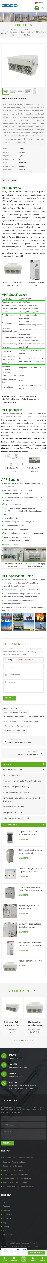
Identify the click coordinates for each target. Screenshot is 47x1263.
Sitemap (6, 1227)
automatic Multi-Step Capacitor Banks (18, 1187)
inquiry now (35, 1252)
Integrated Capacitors (13, 812)
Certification (7, 1214)
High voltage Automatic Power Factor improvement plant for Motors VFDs (31, 889)
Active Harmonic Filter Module (27, 32)
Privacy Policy (8, 1235)
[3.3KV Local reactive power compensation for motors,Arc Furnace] (10, 856)
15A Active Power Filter (24, 660)
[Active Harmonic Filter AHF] (10, 966)
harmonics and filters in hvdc (15, 712)
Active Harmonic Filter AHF (30, 960)
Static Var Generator (12, 775)
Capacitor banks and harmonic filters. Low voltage (28, 833)
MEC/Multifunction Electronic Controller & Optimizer (21, 800)
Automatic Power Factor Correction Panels (22, 781)
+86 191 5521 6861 (15, 1058)
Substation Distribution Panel (16, 818)
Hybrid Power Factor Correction (17, 792)
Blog (4, 1222)
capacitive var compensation (15, 1166)
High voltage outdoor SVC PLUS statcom (30, 907)
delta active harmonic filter (14, 730)
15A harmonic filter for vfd (14, 717)
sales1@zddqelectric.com (18, 1067)
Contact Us (7, 1218)
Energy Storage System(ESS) (16, 786)
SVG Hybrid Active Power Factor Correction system (30, 944)
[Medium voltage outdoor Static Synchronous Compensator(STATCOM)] (10, 929)
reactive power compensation (15, 1182)
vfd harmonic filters (36, 717)
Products (6, 1210)
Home (3, 33)
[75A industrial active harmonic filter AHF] (34, 1007)
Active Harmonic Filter (13, 32)
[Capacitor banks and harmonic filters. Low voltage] (10, 837)
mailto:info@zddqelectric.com (22, 396)
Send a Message (23, 1259)
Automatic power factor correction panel (19, 1158)
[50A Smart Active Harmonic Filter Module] (12, 1007)
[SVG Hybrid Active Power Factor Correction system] (10, 948)
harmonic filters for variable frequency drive (21, 721)
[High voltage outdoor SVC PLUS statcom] (10, 911)
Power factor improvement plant (15, 1174)
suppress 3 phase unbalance (14, 1162)
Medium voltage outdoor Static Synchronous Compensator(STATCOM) (30, 925)
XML (4, 1231)
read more (23, 839)
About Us (6, 1206)
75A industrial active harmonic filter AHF (34, 1024)
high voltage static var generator (16, 1170)
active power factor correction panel (17, 1178)
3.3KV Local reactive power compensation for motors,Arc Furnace (31, 852)
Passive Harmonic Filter (13, 806)
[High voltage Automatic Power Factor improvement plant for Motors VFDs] (10, 893)
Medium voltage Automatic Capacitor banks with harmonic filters (31, 870)
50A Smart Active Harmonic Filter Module (12, 1024)
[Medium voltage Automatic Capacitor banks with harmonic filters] (10, 874)
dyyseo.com (34, 1246)
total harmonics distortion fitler (16, 726)
